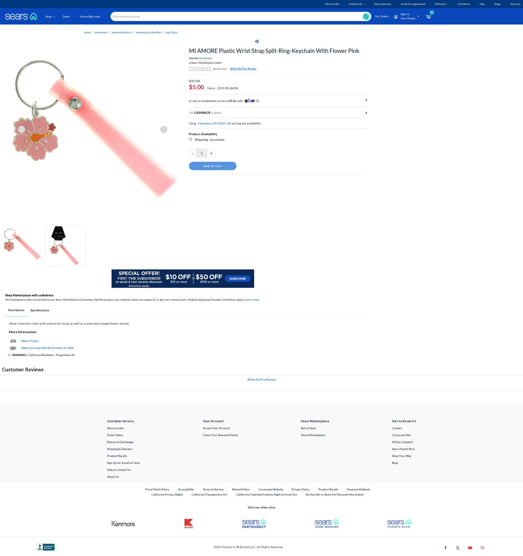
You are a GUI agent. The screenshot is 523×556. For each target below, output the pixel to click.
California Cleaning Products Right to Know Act (266, 494)
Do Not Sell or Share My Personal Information (335, 494)
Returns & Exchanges (120, 442)
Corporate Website (271, 489)
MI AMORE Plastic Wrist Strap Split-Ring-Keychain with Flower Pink (274, 50)
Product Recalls (117, 456)
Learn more (252, 299)
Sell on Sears (308, 428)
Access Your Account (216, 428)
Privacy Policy (301, 489)
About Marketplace (313, 435)
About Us (113, 476)
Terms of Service (213, 489)
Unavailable (217, 139)
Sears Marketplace (315, 421)
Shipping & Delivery (119, 449)
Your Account (213, 421)
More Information (22, 332)
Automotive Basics (122, 32)
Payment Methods (358, 489)
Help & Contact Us (119, 469)
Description (16, 310)
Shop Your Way (401, 456)
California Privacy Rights (167, 494)
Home (87, 32)
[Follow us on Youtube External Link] (470, 547)
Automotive (101, 32)
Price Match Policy (157, 489)
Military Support (402, 442)
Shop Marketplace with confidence (29, 295)
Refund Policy (241, 489)
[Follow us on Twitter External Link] (458, 547)
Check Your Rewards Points (220, 435)
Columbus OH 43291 (212, 123)
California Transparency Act (209, 494)
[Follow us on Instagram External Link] (482, 547)
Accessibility (186, 489)
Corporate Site (401, 435)
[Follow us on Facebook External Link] (445, 547)
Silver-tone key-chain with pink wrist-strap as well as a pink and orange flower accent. (69, 323)
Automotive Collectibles (148, 32)
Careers (397, 428)
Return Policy (30, 341)
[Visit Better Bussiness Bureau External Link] (46, 547)
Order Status (115, 435)
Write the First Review (243, 68)
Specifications (39, 310)
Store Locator (115, 428)
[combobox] (241, 16)
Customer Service (120, 421)
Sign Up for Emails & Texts (123, 462)
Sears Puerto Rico (403, 449)
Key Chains (172, 32)
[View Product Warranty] (13, 341)
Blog (395, 462)
